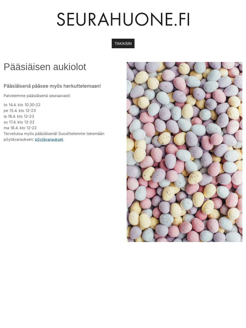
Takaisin (123, 43)
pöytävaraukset (49, 139)
